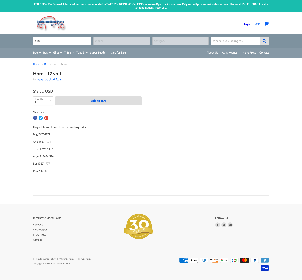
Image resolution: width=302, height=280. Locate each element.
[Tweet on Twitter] (41, 118)
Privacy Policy (84, 258)
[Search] (264, 41)
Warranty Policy (66, 258)
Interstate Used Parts (49, 79)
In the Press (249, 52)
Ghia (56, 52)
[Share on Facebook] (35, 118)
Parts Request (229, 52)
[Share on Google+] (46, 118)
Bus (45, 52)
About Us (212, 52)
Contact (264, 52)
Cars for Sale (118, 52)
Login (247, 24)
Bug (35, 52)
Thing (68, 52)
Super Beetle (98, 52)
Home (36, 64)
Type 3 (80, 52)
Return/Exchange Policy (44, 258)
